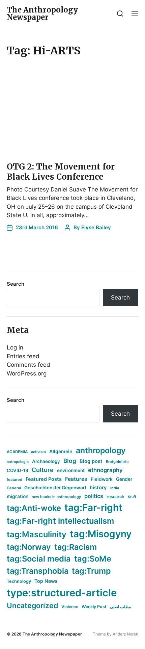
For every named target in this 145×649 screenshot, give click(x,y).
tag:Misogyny (101, 534)
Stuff (132, 497)
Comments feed (28, 364)
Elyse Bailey (96, 227)
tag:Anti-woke (34, 508)
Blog (69, 460)
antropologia (18, 462)
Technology (19, 581)
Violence (69, 606)
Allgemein (60, 451)
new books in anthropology (56, 496)
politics (93, 496)
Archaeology (46, 461)
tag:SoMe (92, 559)
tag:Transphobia (37, 571)
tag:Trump (91, 571)
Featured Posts (44, 479)
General (14, 488)
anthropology (100, 450)
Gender (124, 479)
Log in (15, 347)
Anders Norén (125, 634)
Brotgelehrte (117, 461)
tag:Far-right (93, 507)
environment (71, 470)
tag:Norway (29, 547)
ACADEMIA (17, 451)
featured (14, 479)
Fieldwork (102, 479)
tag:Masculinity (36, 534)
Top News (46, 581)
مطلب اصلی (120, 606)
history (98, 488)
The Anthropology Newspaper (42, 13)
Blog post (91, 461)
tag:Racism (75, 547)
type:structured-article (62, 593)
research (115, 496)
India (114, 488)
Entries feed (23, 356)
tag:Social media (39, 559)
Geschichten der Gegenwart (55, 487)
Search (15, 284)
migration (17, 496)
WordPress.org (27, 373)
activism (38, 451)
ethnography (105, 470)
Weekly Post (94, 606)
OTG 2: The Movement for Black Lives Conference (61, 171)
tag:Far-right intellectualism (60, 521)
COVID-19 (17, 470)
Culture (43, 469)
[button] (120, 13)
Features (76, 479)
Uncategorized (32, 605)
